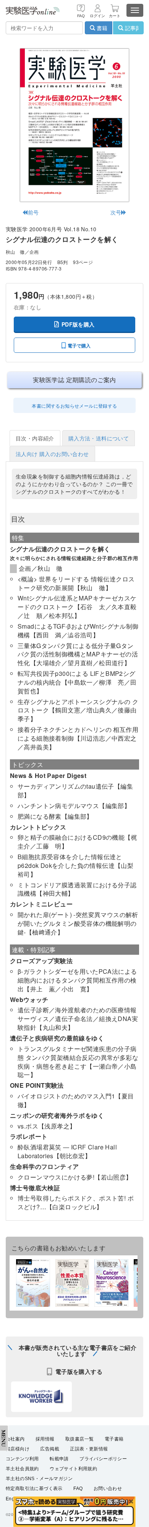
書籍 (101, 28)
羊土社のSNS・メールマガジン (39, 1478)
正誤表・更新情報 (89, 1449)
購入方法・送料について (98, 438)
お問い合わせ (108, 1488)
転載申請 (59, 1458)
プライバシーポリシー (103, 1458)
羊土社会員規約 (22, 1468)
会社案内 (15, 1439)
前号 (33, 212)
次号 (115, 212)
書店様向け (17, 1449)
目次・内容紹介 (35, 438)
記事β (131, 28)
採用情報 (45, 1439)
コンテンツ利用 (22, 1458)
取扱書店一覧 (79, 1439)
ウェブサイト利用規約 (73, 1468)
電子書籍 (114, 1439)
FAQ (78, 1488)
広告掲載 (49, 1449)
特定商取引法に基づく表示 (34, 1488)
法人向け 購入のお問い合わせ (52, 454)
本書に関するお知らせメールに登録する (74, 405)
